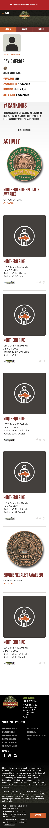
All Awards (8, 202)
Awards (24, 29)
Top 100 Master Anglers (9, 746)
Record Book (20, 722)
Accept (38, 815)
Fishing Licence (31, 732)
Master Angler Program (9, 728)
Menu (7, 12)
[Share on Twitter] (40, 282)
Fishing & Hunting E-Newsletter (36, 735)
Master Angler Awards (9, 735)
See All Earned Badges (12, 73)
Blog (28, 739)
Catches (41, 29)
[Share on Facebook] (37, 282)
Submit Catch (7, 722)
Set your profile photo (12, 54)
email (25, 717)
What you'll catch (32, 728)
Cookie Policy (9, 825)
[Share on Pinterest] (44, 282)
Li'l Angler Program (8, 732)
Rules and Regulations (9, 739)
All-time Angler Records (10, 742)
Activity (8, 29)
